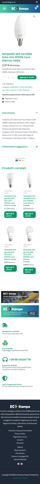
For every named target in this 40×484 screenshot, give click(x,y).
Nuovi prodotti (20, 450)
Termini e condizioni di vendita (20, 430)
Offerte (20, 447)
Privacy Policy (20, 434)
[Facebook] (18, 464)
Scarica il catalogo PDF (20, 456)
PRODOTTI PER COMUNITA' (20, 90)
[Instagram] (22, 464)
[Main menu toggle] (4, 8)
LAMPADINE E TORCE (17, 87)
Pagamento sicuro (20, 437)
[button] (37, 2)
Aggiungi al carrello (27, 77)
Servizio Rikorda (20, 459)
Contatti (20, 440)
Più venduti (20, 453)
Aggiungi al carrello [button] (10, 214)
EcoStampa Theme (20, 478)
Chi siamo (20, 443)
